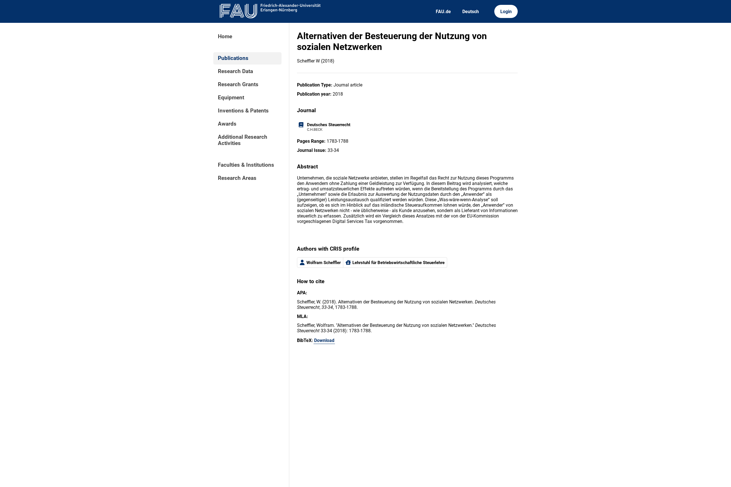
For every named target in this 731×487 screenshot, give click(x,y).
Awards (227, 124)
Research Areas (237, 178)
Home (225, 36)
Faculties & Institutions (246, 165)
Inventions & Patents (243, 111)
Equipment (231, 97)
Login (506, 11)
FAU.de (443, 11)
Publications (233, 58)
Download (324, 340)
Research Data (235, 71)
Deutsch (470, 11)
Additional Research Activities (242, 140)
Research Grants (238, 84)
